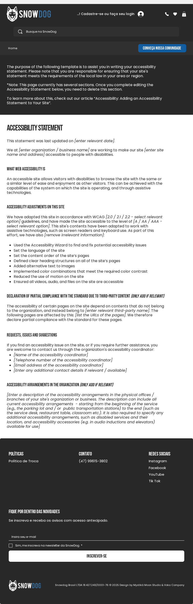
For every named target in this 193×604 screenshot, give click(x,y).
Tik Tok (154, 480)
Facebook (157, 467)
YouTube (156, 474)
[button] (184, 14)
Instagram (158, 461)
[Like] (167, 14)
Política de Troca (23, 461)
